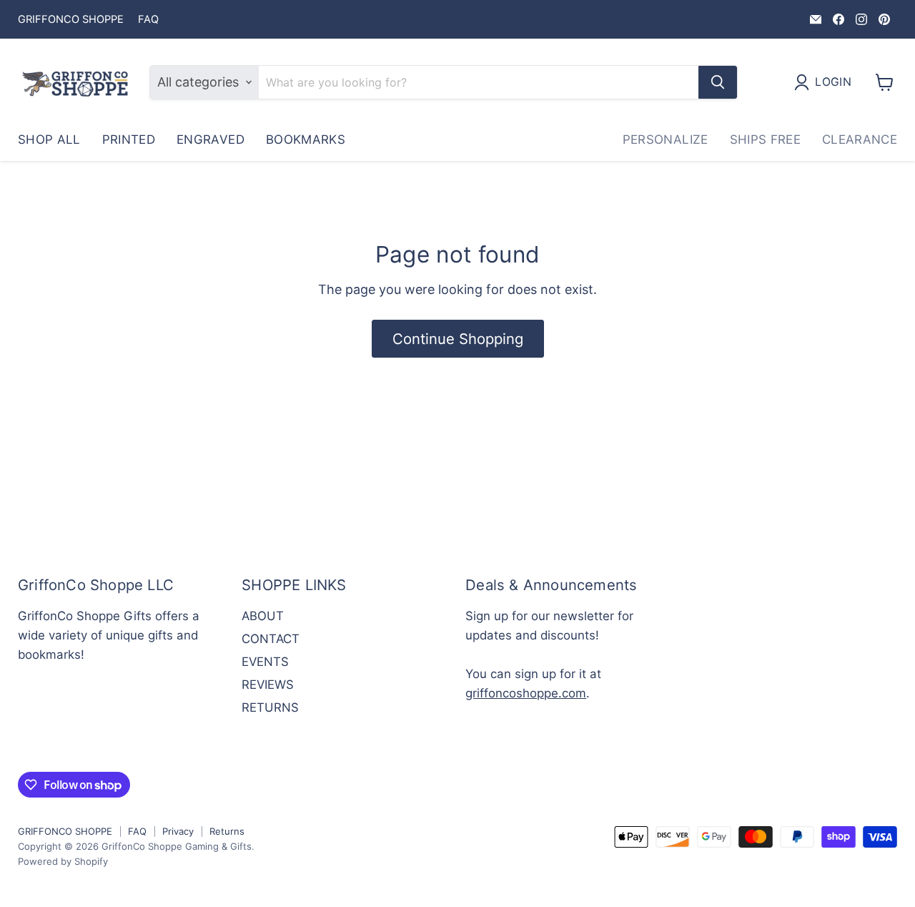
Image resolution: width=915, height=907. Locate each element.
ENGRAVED (210, 139)
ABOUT (263, 616)
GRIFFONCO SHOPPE (71, 20)
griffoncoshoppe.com (525, 693)
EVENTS (265, 661)
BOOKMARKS (305, 139)
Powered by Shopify (63, 861)
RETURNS (270, 707)
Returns (226, 831)
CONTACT (271, 639)
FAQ (148, 20)
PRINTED (128, 139)
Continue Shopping (457, 339)
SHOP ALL (49, 139)
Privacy (178, 831)
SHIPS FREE (765, 139)
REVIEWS (268, 684)
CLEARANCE (859, 139)
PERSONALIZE (665, 139)
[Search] (717, 82)
